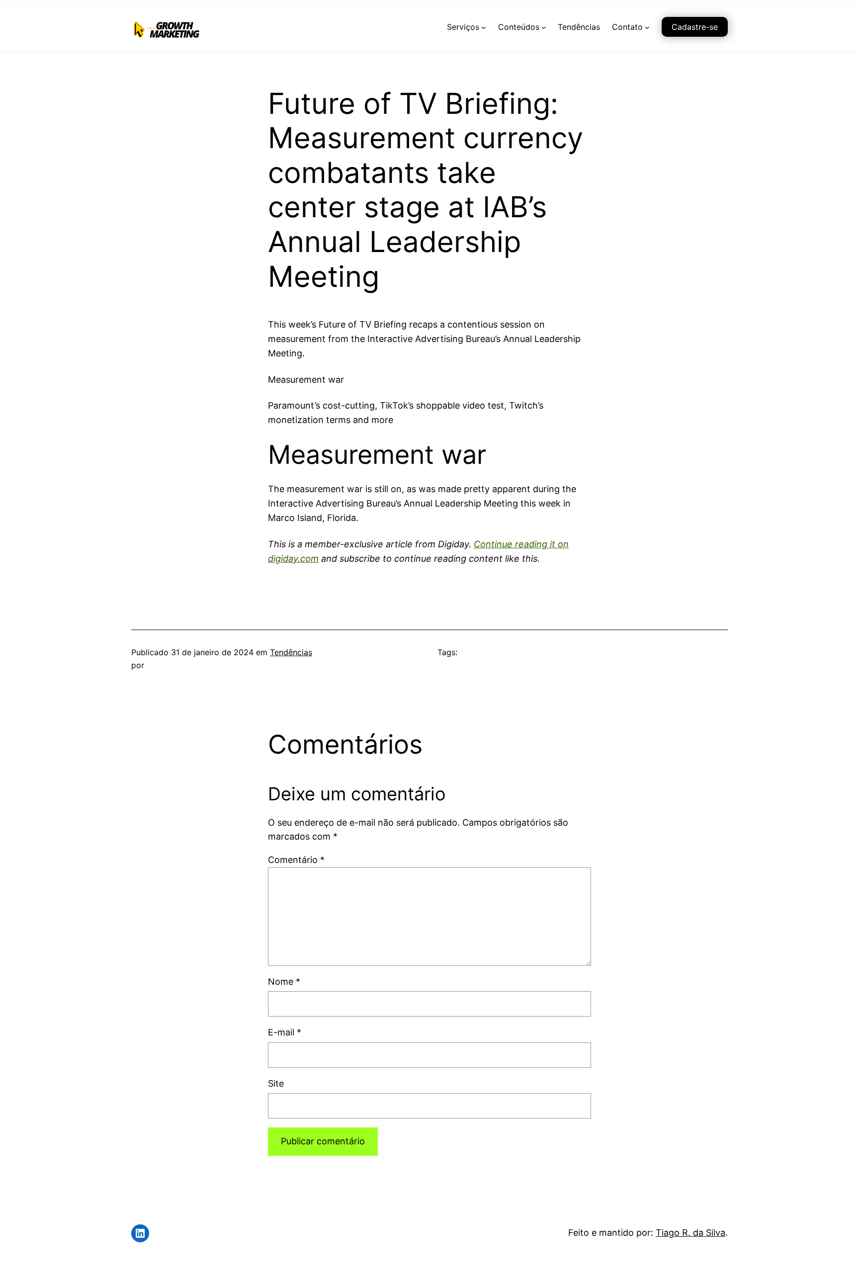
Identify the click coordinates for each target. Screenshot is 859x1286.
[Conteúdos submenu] (543, 27)
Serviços (463, 27)
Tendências (291, 652)
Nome (284, 981)
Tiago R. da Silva (690, 1232)
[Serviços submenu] (483, 27)
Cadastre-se (695, 27)
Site (276, 1083)
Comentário (296, 860)
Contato (627, 27)
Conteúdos (518, 27)
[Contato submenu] (647, 27)
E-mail (284, 1032)
